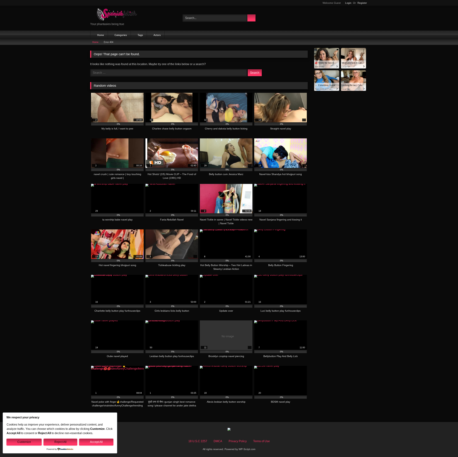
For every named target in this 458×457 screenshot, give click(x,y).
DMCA (218, 441)
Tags (140, 35)
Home (100, 35)
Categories (120, 35)
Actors (157, 35)
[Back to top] (447, 446)
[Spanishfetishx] (117, 15)
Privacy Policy (238, 441)
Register (362, 2)
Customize (24, 441)
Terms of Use (261, 441)
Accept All (96, 441)
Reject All (60, 441)
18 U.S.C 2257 (197, 441)
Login (348, 2)
